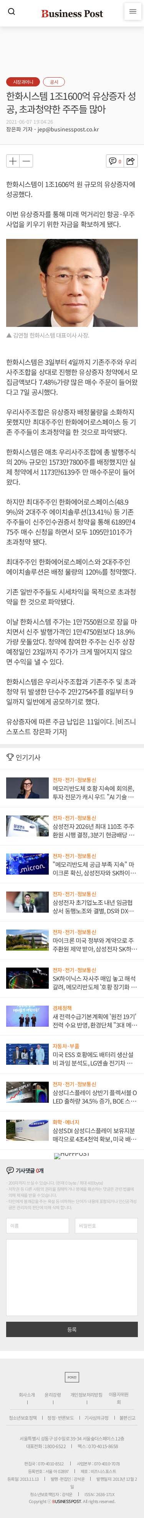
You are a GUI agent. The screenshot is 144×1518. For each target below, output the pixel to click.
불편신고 (127, 1417)
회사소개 (27, 1394)
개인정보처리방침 (86, 1394)
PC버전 (72, 1377)
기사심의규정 (96, 1417)
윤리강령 (53, 1394)
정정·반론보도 (60, 1417)
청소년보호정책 (23, 1417)
